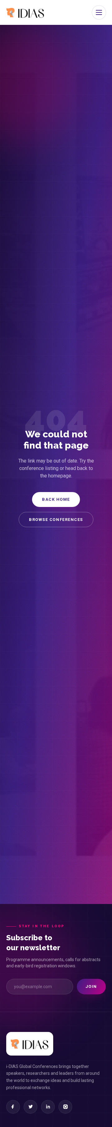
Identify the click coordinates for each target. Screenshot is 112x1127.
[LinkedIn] (48, 1107)
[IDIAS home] (25, 12)
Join (91, 986)
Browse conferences (56, 519)
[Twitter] (30, 1107)
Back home (56, 499)
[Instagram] (65, 1107)
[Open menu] (99, 12)
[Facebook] (13, 1107)
